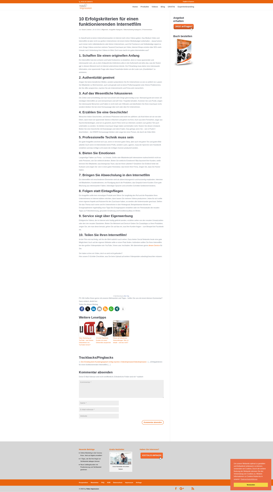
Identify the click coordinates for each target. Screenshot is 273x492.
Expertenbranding (186, 7)
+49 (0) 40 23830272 (86, 1)
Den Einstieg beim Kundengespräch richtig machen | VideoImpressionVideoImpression (114, 362)
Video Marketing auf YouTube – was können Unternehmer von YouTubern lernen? (86, 341)
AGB (108, 482)
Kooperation (83, 482)
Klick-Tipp (126, 296)
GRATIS (171, 7)
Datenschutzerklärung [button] (249, 479)
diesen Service (154, 245)
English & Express (188, 1)
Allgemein (105, 29)
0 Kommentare (147, 29)
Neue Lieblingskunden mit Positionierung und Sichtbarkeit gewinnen (90, 467)
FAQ (102, 482)
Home (135, 7)
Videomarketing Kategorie (132, 29)
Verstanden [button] (251, 485)
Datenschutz (117, 482)
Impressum (129, 482)
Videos (155, 7)
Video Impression (92, 489)
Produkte (145, 7)
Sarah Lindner (86, 29)
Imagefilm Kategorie (116, 29)
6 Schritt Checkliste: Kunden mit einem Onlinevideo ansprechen (103, 340)
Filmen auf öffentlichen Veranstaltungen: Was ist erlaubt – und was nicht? (121, 340)
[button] (81, 308)
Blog (163, 7)
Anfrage (139, 482)
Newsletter (94, 482)
